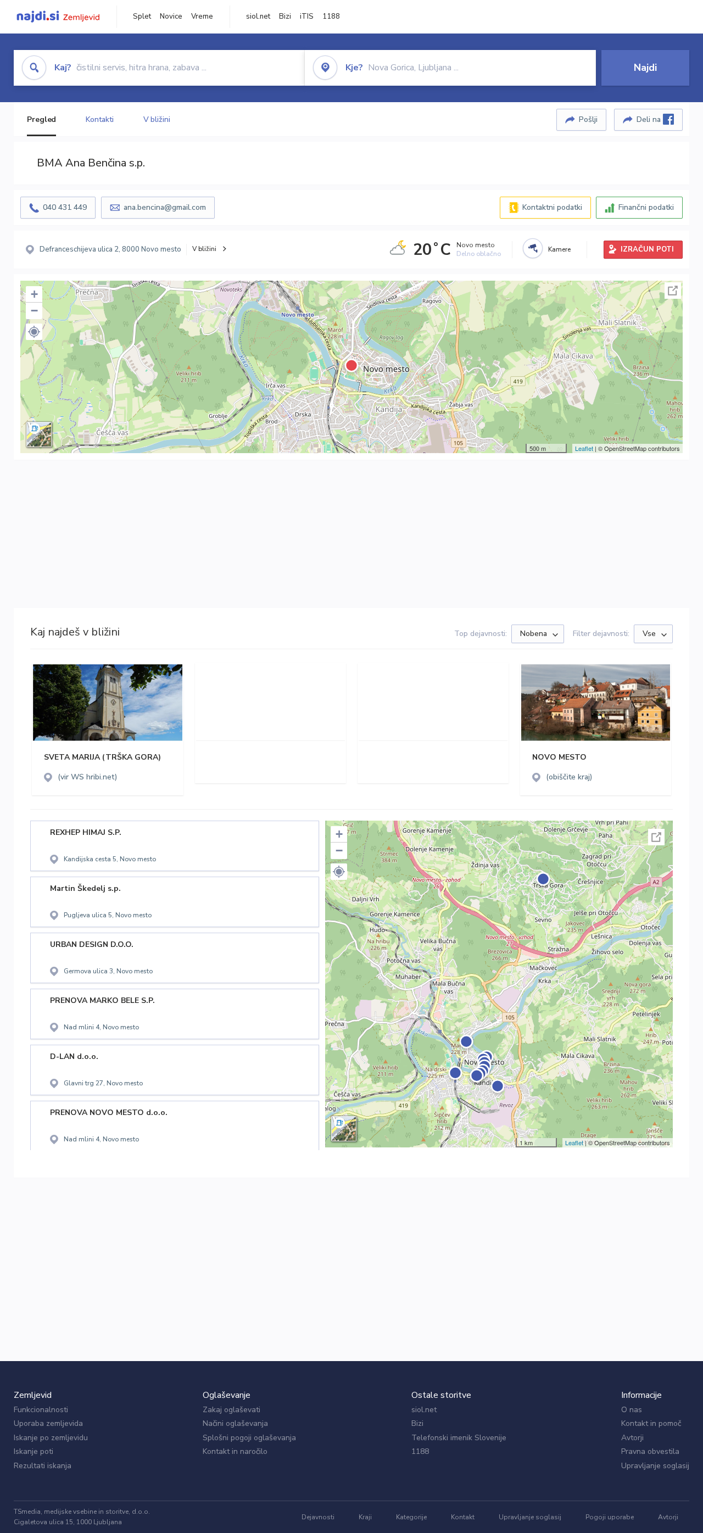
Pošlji (588, 119)
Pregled (41, 119)
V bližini (156, 119)
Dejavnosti (318, 1517)
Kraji (365, 1517)
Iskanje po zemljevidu (51, 1437)
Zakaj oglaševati (231, 1409)
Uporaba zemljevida (48, 1423)
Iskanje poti (33, 1451)
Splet (142, 16)
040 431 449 (65, 207)
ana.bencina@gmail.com (165, 207)
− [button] (34, 310)
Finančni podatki (646, 207)
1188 (331, 16)
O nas (631, 1409)
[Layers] (39, 434)
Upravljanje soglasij (655, 1465)
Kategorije (411, 1517)
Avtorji (632, 1437)
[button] (34, 332)
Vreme (202, 16)
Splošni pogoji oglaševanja (249, 1437)
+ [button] (34, 294)
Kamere (559, 249)
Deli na (650, 119)
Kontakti (99, 119)
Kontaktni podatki (552, 207)
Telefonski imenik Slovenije (458, 1437)
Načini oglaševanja (235, 1423)
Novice (171, 16)
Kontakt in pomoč (651, 1423)
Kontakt (463, 1517)
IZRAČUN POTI (647, 249)
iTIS (307, 16)
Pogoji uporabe (609, 1517)
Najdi (645, 67)
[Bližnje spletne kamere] (533, 248)
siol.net (258, 16)
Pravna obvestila (650, 1451)
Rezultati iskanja (42, 1465)
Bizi (285, 16)
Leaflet (584, 448)
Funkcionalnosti (41, 1409)
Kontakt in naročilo (235, 1451)
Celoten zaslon (673, 290)
